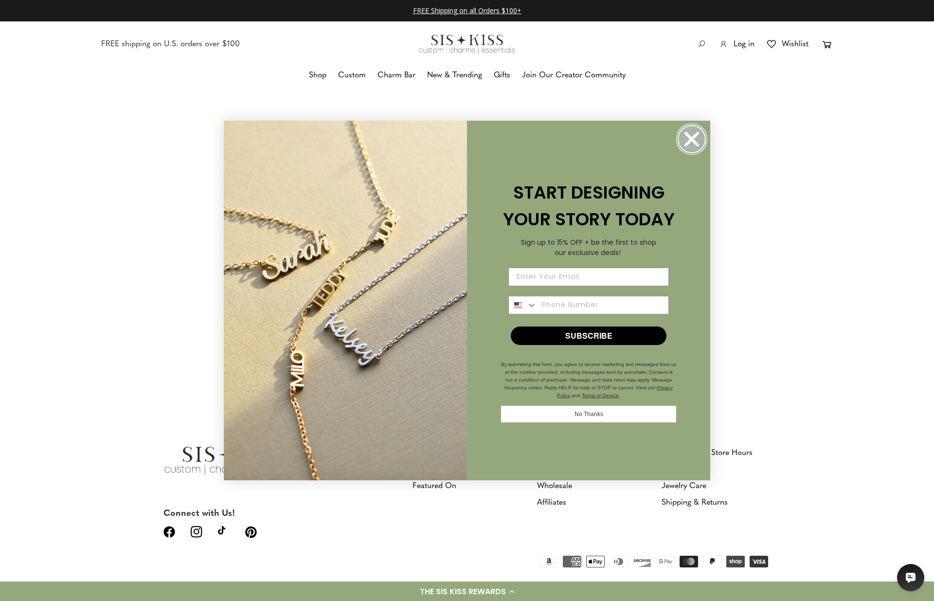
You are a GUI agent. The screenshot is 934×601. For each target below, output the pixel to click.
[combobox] (523, 305)
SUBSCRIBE (588, 335)
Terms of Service (600, 395)
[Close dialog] (691, 139)
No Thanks (589, 414)
